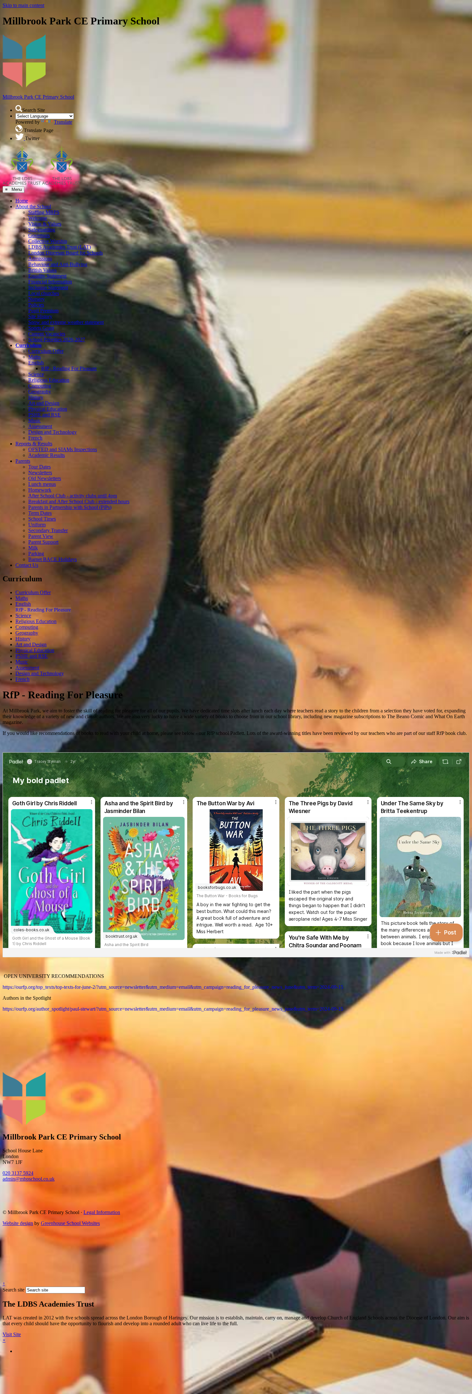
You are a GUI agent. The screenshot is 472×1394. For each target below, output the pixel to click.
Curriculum (28, 345)
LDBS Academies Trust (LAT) (59, 247)
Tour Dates (39, 466)
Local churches (43, 293)
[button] (18, 108)
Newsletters (40, 472)
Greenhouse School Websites (70, 1223)
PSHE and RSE (44, 414)
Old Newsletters (44, 478)
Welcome (37, 218)
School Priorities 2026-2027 (56, 339)
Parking (36, 553)
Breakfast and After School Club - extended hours (78, 501)
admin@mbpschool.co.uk (29, 1179)
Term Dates (40, 513)
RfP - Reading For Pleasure (69, 368)
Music (34, 420)
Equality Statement (47, 276)
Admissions (40, 258)
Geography (39, 391)
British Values (42, 270)
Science (36, 374)
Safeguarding (41, 229)
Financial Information (50, 281)
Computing (39, 386)
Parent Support (43, 542)
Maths (34, 357)
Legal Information (101, 1212)
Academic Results (46, 455)
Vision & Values (44, 224)
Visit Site (12, 1334)
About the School (33, 206)
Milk (33, 547)
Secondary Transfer (48, 530)
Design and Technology (52, 432)
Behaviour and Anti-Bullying (57, 264)
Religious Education (48, 380)
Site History (40, 316)
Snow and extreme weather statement (66, 322)
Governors (39, 235)
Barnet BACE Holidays (52, 559)
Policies (36, 305)
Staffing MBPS (43, 212)
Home (21, 200)
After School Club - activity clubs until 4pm (72, 495)
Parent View (40, 536)
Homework (39, 490)
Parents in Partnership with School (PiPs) (69, 507)
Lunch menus (42, 484)
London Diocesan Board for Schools (65, 252)
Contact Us (26, 565)
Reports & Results (33, 443)
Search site (13, 1289)
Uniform (37, 524)
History (35, 397)
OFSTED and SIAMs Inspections (62, 449)
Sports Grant (41, 328)
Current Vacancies (46, 333)
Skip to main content (23, 5)
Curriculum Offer (46, 351)
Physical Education (47, 409)
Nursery (36, 299)
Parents (22, 461)
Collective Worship (47, 241)
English (36, 362)
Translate (63, 122)
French (35, 438)
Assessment (40, 426)
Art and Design (43, 403)
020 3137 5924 (18, 1173)
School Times (42, 519)
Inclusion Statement (48, 287)
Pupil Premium (43, 310)
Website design (18, 1223)
